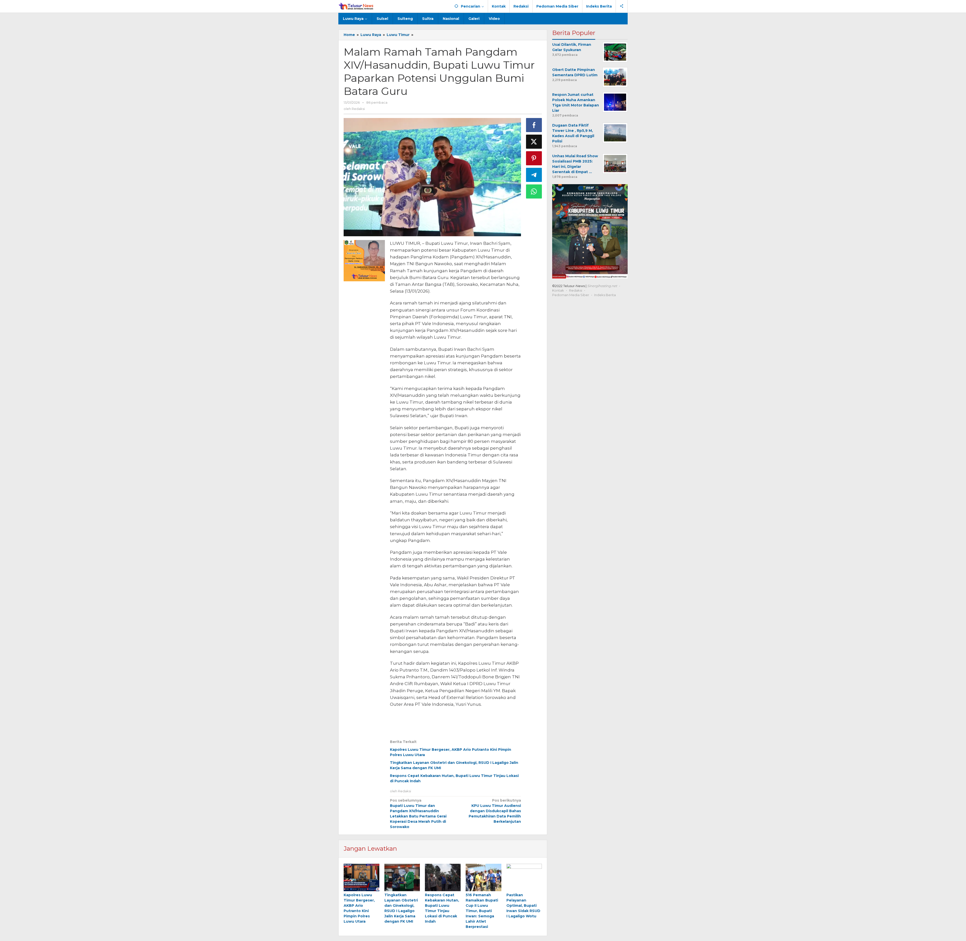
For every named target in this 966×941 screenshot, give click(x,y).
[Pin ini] (534, 158)
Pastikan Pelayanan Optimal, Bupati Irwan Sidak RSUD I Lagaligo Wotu (523, 905)
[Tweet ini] (534, 142)
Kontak (558, 290)
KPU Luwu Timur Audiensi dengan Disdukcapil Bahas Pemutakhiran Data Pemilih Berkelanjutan (495, 811)
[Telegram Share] (534, 175)
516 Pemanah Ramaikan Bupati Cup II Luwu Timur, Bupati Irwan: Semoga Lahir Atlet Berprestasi (482, 911)
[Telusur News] (356, 6)
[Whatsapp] (534, 191)
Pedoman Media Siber (570, 295)
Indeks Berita (605, 295)
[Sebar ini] (534, 125)
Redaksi (575, 290)
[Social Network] (622, 6)
